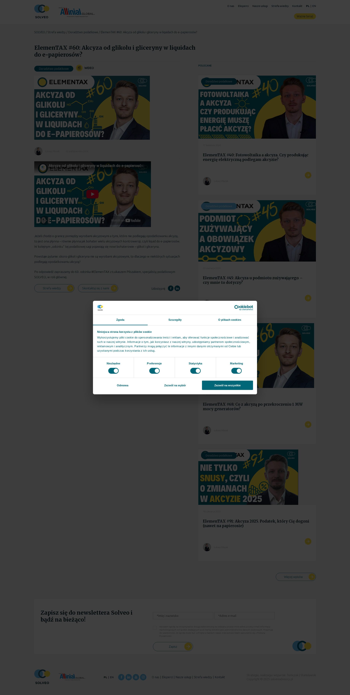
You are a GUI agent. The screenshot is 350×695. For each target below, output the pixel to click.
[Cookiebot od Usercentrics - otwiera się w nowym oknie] (237, 308)
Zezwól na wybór (175, 385)
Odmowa (122, 385)
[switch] (154, 371)
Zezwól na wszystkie (227, 385)
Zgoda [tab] (120, 319)
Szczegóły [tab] (175, 319)
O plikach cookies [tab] (229, 319)
